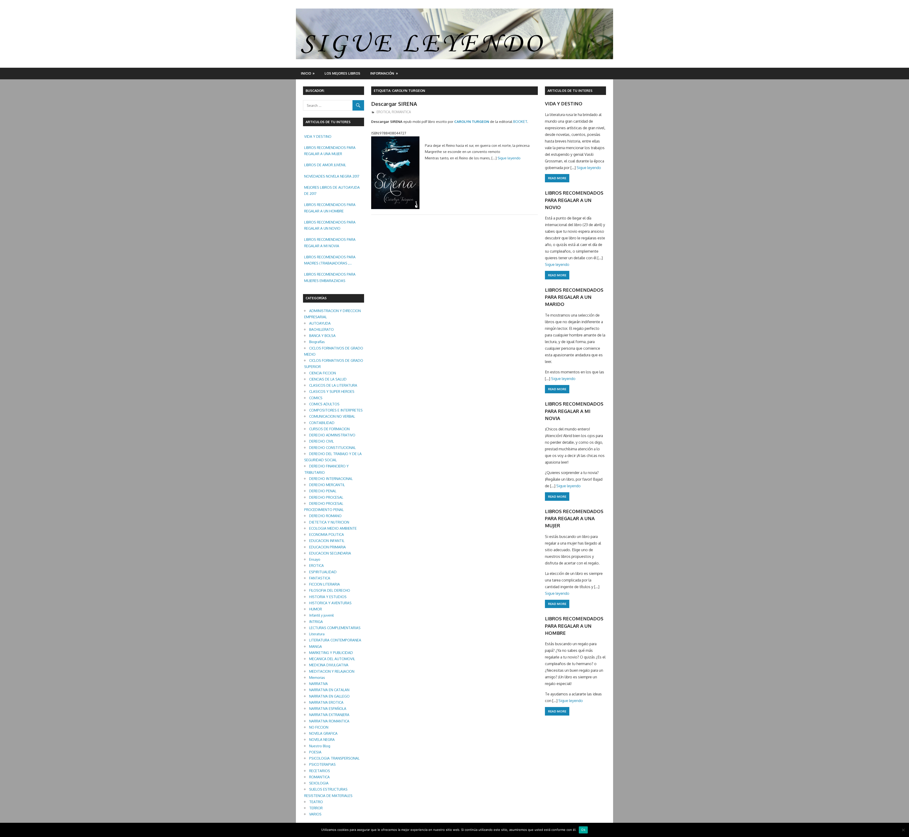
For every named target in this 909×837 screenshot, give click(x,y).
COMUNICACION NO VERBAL (332, 416)
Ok (583, 830)
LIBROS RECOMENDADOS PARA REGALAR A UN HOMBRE (330, 207)
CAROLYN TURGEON (471, 121)
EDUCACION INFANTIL (326, 540)
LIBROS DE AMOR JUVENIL (325, 165)
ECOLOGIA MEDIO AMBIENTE (333, 528)
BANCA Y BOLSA (322, 335)
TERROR (316, 808)
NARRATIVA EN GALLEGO (329, 696)
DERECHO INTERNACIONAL (331, 478)
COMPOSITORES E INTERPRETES (336, 410)
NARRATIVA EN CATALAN (329, 690)
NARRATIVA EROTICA (326, 702)
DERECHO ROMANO (325, 516)
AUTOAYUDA (320, 323)
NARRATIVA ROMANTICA (329, 721)
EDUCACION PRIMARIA (327, 547)
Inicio (306, 73)
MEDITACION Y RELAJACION (331, 671)
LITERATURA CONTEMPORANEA (335, 640)
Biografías (317, 342)
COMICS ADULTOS (324, 404)
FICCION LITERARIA (324, 584)
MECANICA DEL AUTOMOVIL (332, 659)
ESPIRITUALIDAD (323, 572)
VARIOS (315, 814)
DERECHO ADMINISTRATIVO (332, 435)
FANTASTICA (319, 578)
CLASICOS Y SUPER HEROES (331, 391)
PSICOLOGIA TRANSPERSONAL (334, 758)
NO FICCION (318, 727)
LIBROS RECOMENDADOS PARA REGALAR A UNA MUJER (330, 150)
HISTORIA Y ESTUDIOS (328, 597)
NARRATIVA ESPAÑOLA (327, 708)
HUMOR (315, 609)
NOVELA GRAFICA (323, 733)
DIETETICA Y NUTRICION (329, 522)
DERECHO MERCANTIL (327, 485)
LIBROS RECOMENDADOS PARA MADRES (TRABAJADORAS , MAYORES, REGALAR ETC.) (330, 261)
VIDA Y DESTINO (317, 136)
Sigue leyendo (509, 158)
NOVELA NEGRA (322, 739)
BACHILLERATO (321, 329)
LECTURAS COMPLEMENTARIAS (335, 628)
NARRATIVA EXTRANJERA (329, 714)
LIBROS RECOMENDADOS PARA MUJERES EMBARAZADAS (330, 277)
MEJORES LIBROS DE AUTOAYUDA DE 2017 (332, 190)
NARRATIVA (318, 683)
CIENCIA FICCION (322, 373)
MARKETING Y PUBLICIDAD (331, 652)
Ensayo (314, 559)
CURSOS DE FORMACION (329, 429)
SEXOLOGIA (319, 783)
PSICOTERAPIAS (322, 764)
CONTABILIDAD (321, 423)
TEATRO (316, 802)
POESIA (315, 752)
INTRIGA (316, 621)
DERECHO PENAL (322, 491)
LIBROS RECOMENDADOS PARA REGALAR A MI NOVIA (330, 242)
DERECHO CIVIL (321, 441)
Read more (557, 178)
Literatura (317, 634)
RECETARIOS (319, 771)
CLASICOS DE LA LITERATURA (333, 385)
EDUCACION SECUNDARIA (330, 553)
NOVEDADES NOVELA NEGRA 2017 (331, 176)
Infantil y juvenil (321, 615)
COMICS (315, 398)
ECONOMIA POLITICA (326, 534)
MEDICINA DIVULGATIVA (328, 665)
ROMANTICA (401, 112)
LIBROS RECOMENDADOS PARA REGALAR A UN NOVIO (330, 225)
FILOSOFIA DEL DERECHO (329, 590)
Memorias (317, 677)
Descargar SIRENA (394, 103)
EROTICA (383, 112)
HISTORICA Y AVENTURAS (330, 603)
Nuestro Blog (319, 746)
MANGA (315, 646)
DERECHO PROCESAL (326, 497)
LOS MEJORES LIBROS (342, 73)
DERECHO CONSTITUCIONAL (332, 447)
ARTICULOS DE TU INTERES (570, 91)
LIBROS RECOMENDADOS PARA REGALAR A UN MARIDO (574, 297)
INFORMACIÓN (382, 73)
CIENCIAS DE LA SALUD (328, 379)
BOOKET (520, 121)
